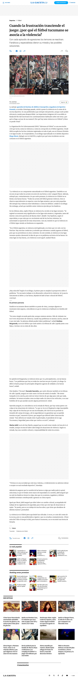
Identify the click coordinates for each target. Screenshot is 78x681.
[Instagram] (49, 676)
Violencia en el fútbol (22, 531)
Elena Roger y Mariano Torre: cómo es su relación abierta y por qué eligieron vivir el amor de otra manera (11, 649)
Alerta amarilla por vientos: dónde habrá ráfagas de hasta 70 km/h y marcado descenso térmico (47, 649)
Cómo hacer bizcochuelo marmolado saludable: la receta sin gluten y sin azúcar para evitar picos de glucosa (11, 621)
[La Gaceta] (39, 3)
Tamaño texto (16, 538)
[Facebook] (58, 676)
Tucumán (12, 531)
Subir (73, 675)
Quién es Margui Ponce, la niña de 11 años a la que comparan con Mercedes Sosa (22, 562)
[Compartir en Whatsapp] (20, 51)
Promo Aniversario (61, 2)
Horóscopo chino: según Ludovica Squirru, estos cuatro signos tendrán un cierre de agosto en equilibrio (48, 621)
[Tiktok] (62, 676)
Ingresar (73, 2)
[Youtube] (67, 676)
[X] (54, 676)
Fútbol (19, 20)
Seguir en (63, 102)
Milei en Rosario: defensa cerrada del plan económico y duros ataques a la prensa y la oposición (42, 555)
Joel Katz (14, 102)
